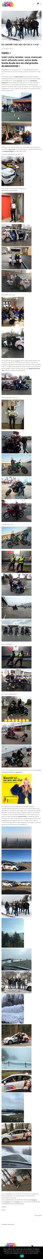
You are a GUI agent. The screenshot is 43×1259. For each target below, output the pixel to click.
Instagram (7, 1202)
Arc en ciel (22, 63)
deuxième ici (19, 772)
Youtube (17, 1202)
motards (17, 360)
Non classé (38, 1215)
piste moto (19, 80)
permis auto (11, 149)
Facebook (34, 1200)
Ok (22, 1256)
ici (15, 1198)
